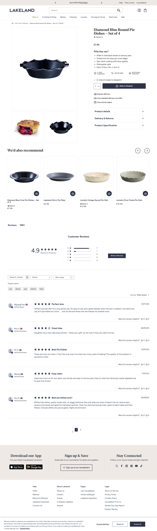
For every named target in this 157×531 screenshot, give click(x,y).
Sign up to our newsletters (78, 467)
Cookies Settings (102, 524)
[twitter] (116, 466)
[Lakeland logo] (22, 10)
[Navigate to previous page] (78, 428)
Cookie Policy (25, 528)
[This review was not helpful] (146, 319)
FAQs (35, 491)
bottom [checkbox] (33, 289)
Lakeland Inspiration (89, 498)
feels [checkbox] (41, 289)
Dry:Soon (84, 3)
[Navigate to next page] (78, 432)
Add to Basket (126, 86)
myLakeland (141, 3)
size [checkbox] (10, 289)
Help (121, 3)
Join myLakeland (87, 491)
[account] (139, 10)
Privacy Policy (110, 494)
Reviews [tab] (12, 225)
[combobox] (86, 10)
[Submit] (120, 10)
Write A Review (117, 256)
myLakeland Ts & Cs (113, 502)
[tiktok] (141, 466)
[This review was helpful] (142, 319)
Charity (60, 498)
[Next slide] (147, 150)
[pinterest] (131, 466)
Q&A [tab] (22, 225)
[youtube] (136, 466)
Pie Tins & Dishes (21, 23)
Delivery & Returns (104, 118)
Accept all (137, 524)
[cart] (145, 10)
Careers (60, 494)
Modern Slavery (111, 509)
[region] (78, 524)
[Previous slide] (137, 150)
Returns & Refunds (40, 498)
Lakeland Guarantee (41, 502)
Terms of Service (111, 491)
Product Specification (106, 125)
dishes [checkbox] (17, 289)
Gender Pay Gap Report (114, 505)
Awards (60, 505)
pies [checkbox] (25, 289)
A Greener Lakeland (65, 502)
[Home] (12, 23)
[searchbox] (16, 277)
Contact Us (37, 505)
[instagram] (126, 466)
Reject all (120, 524)
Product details (102, 111)
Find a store (129, 3)
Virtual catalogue (88, 494)
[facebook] (121, 466)
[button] (57, 2)
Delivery (36, 494)
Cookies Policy (111, 498)
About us (60, 491)
